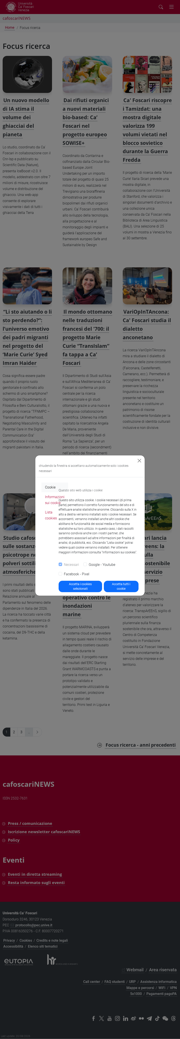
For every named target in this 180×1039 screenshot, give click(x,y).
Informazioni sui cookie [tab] (55, 500)
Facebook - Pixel (76, 574)
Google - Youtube (102, 565)
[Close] (139, 460)
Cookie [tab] (50, 487)
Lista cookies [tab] (51, 515)
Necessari (71, 565)
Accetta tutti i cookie (121, 586)
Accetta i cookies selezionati (80, 586)
